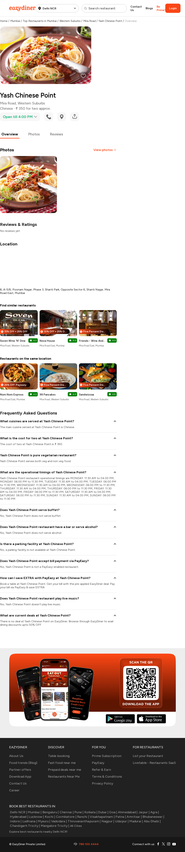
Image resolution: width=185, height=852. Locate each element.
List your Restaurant (148, 756)
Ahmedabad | (128, 812)
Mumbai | (35, 812)
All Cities (75, 826)
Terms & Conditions (107, 777)
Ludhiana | (29, 821)
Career (14, 790)
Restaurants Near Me (64, 777)
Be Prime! (161, 8)
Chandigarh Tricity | (25, 826)
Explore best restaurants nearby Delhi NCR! (38, 831)
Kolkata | (90, 812)
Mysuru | (44, 821)
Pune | (79, 812)
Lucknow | (36, 817)
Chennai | (67, 812)
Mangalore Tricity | (55, 826)
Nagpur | (108, 821)
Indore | (15, 821)
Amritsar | (134, 817)
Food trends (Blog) (23, 763)
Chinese (6, 108)
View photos (103, 150)
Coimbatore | (66, 817)
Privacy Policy (102, 783)
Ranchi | (83, 817)
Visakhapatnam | (102, 817)
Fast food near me (62, 763)
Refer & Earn (101, 770)
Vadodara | (59, 821)
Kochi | (50, 817)
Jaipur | (144, 812)
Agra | (154, 812)
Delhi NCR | (18, 812)
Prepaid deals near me (64, 770)
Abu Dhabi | (152, 821)
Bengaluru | (50, 812)
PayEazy (98, 763)
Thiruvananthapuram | (84, 821)
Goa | (113, 812)
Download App (20, 777)
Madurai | (136, 821)
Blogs (149, 8)
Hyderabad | (19, 817)
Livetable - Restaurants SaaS (154, 763)
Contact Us (136, 8)
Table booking (59, 756)
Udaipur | (122, 821)
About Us (16, 756)
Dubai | (103, 812)
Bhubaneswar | (153, 817)
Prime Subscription (107, 756)
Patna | (120, 817)
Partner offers (20, 770)
